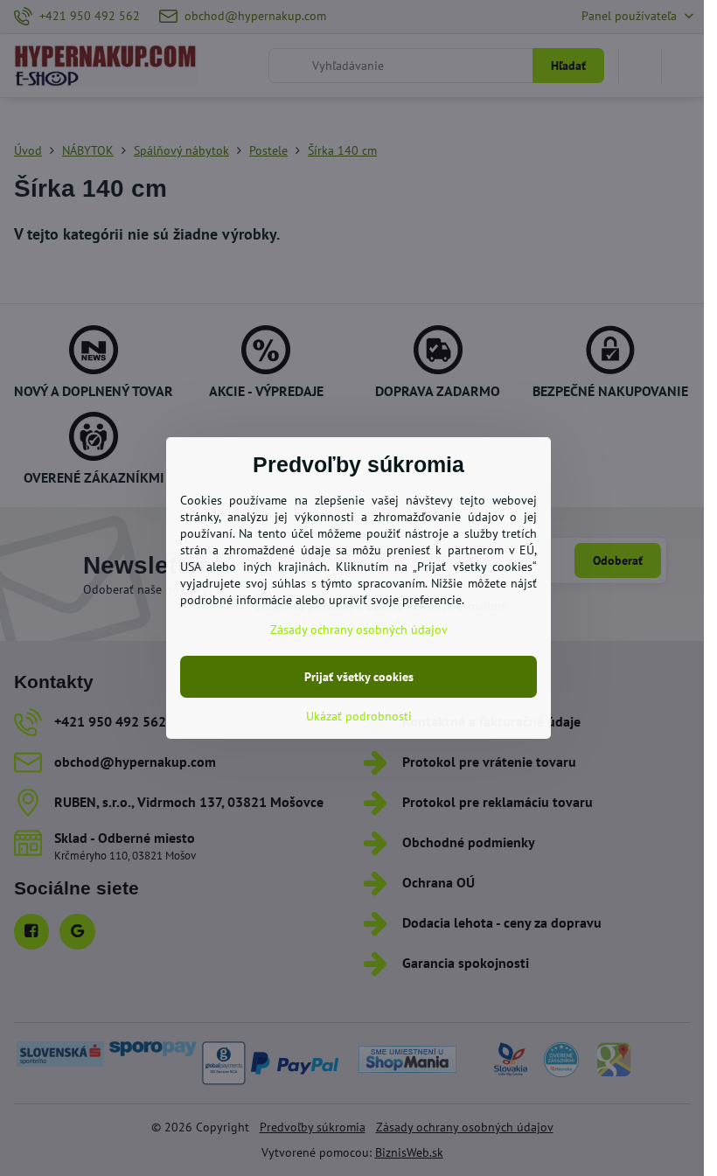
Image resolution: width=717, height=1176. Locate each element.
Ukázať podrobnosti (359, 716)
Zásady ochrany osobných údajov (359, 629)
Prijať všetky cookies (359, 677)
